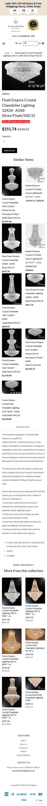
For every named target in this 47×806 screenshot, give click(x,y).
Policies (23, 751)
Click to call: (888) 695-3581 (23, 36)
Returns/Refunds (23, 755)
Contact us (23, 748)
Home (7, 53)
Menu (4, 43)
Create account (43, 43)
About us (23, 744)
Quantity (6, 136)
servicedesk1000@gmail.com (23, 771)
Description (22, 427)
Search (23, 740)
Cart (20, 43)
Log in (39, 43)
